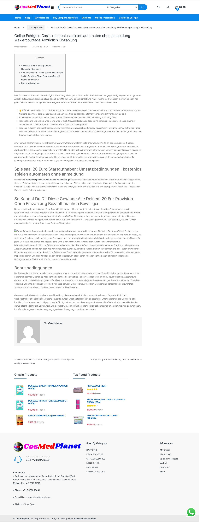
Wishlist (163, 463)
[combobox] (81, 7)
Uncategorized (35, 27)
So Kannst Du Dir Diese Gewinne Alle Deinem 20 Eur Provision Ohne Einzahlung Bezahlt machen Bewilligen (42, 76)
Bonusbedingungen (30, 83)
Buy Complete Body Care (65, 17)
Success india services (84, 518)
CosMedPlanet (58, 46)
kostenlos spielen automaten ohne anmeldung (47, 179)
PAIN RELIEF (92, 467)
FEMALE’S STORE (94, 454)
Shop (27, 17)
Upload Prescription (105, 17)
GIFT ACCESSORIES (95, 458)
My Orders (165, 450)
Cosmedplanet (23, 518)
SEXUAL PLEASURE (95, 471)
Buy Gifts (86, 17)
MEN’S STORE (93, 463)
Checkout (164, 467)
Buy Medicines (42, 17)
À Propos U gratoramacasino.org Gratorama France (116, 359)
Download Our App (128, 17)
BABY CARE (91, 450)
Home (18, 17)
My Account (165, 454)
